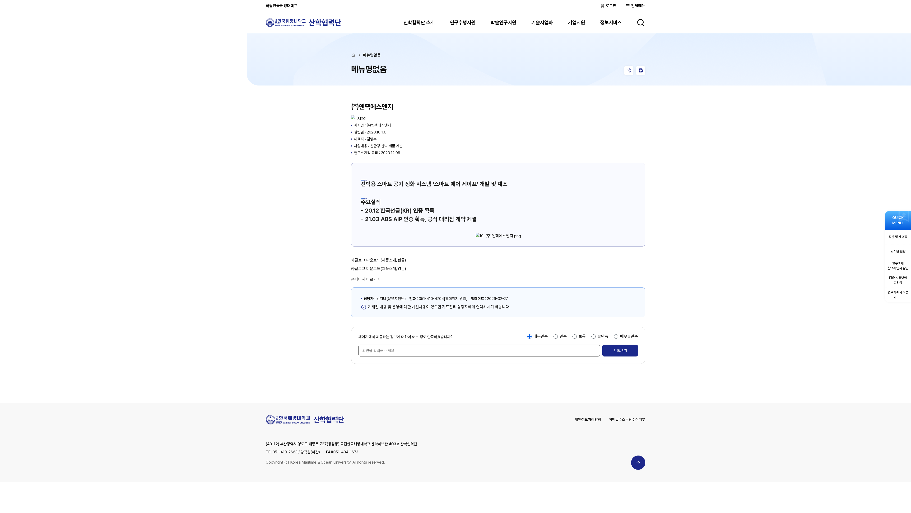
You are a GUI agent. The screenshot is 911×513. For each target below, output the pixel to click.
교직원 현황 (898, 251)
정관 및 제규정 (898, 237)
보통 (582, 336)
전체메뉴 (637, 5)
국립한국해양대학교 (282, 5)
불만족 (603, 336)
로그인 (610, 5)
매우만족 (541, 336)
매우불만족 (629, 336)
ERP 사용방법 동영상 (898, 280)
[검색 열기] (640, 22)
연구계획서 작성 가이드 (898, 294)
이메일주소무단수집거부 (627, 419)
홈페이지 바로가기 (366, 279)
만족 (563, 336)
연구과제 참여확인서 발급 (898, 265)
